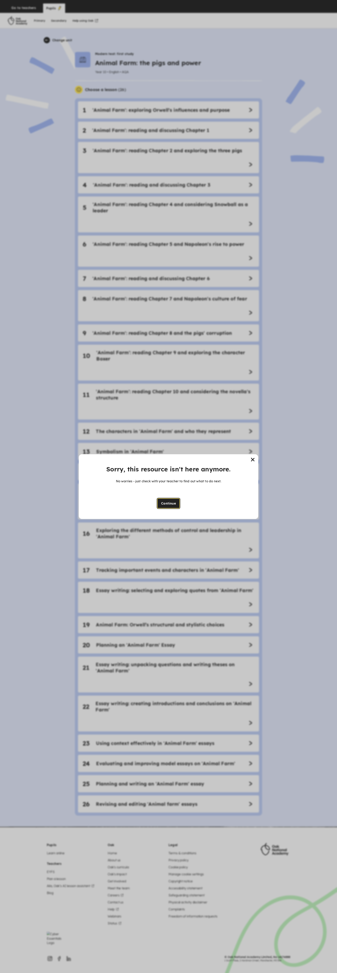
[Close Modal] (253, 460)
